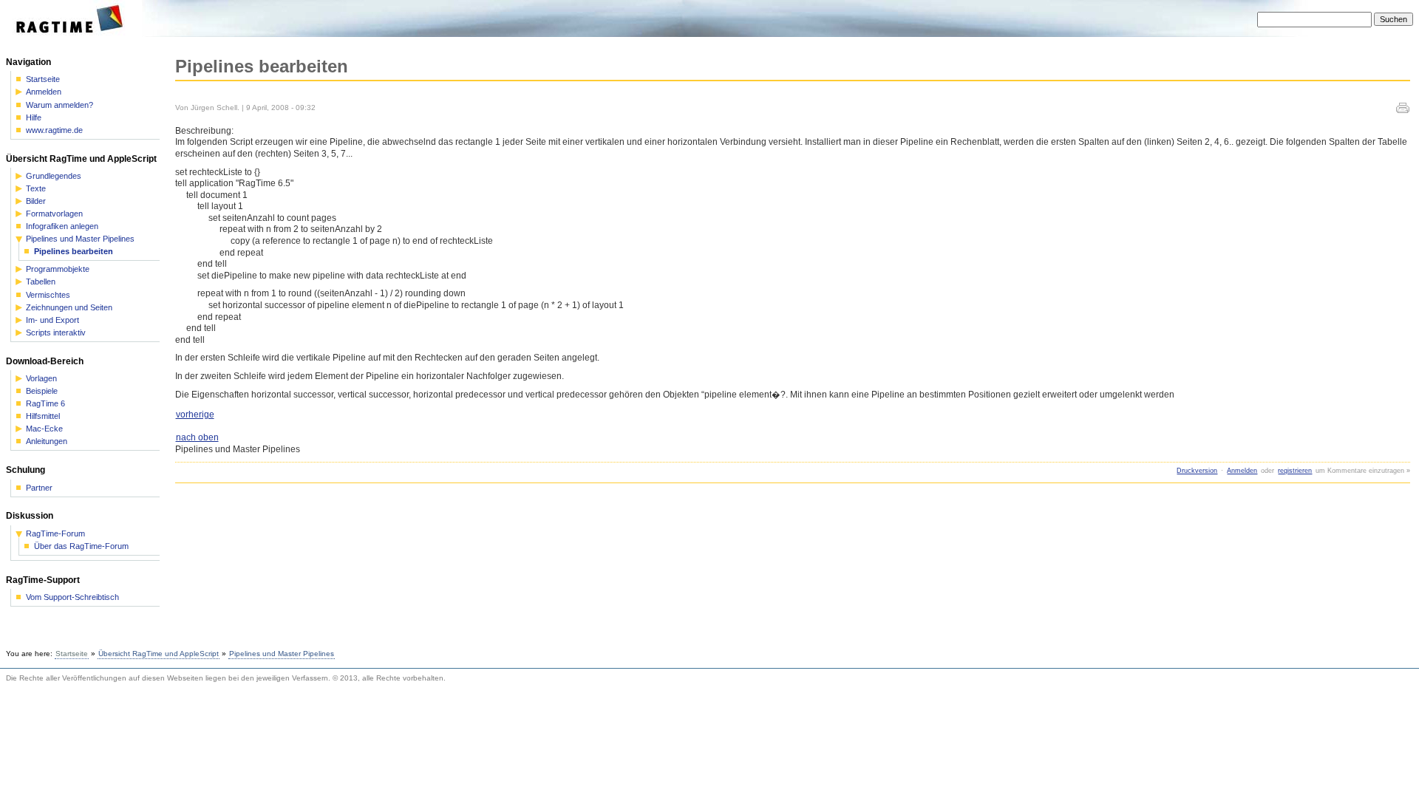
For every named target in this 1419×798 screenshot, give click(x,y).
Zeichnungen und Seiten (69, 308)
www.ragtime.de (54, 130)
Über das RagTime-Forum (81, 546)
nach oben (197, 437)
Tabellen (40, 282)
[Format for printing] (1402, 110)
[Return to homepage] (74, 34)
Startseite (43, 79)
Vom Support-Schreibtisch (72, 597)
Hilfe (33, 118)
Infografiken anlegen (62, 226)
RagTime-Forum (55, 534)
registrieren (1295, 470)
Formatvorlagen (54, 214)
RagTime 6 (45, 404)
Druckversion (1197, 470)
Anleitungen (46, 441)
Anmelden (1242, 470)
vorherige (195, 414)
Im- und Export (52, 320)
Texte (36, 189)
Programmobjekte (57, 269)
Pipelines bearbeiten (73, 252)
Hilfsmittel (43, 416)
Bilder (36, 201)
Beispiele (42, 391)
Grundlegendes (53, 176)
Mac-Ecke (44, 429)
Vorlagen (41, 379)
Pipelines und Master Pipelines (80, 239)
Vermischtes (48, 295)
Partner (39, 488)
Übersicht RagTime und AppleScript (158, 653)
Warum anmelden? (59, 105)
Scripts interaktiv (56, 333)
